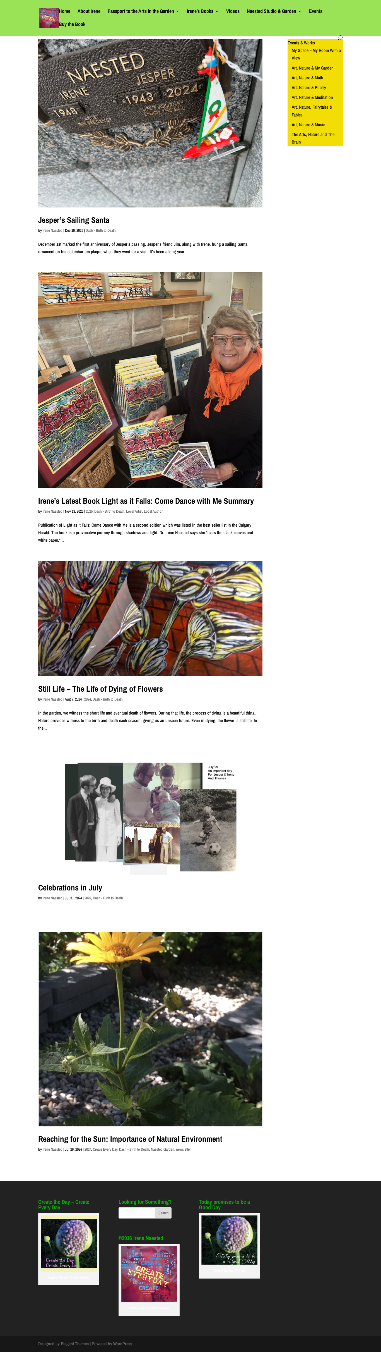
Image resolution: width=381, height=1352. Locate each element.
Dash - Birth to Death (101, 230)
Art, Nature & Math (307, 78)
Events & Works (301, 43)
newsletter (183, 1149)
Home (64, 12)
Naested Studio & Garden (271, 12)
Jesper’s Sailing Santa (73, 219)
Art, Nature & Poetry (309, 87)
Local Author (153, 511)
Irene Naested (52, 230)
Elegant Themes (75, 1344)
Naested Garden (162, 1149)
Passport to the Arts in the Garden (141, 12)
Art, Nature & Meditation (312, 97)
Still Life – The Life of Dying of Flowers (100, 688)
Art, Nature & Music (308, 124)
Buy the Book (72, 25)
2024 (87, 699)
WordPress (122, 1344)
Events (315, 12)
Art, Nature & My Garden (313, 68)
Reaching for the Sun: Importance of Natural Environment (130, 1138)
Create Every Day (105, 1149)
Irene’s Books (200, 12)
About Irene (89, 12)
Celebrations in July (70, 887)
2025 (89, 511)
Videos (233, 12)
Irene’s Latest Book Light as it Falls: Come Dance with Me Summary (146, 500)
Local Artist (134, 511)
